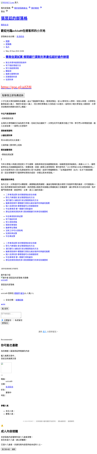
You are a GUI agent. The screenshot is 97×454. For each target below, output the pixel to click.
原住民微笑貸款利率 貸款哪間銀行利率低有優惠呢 (27, 212)
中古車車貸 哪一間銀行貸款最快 (19, 209)
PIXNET (30, 421)
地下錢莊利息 (11, 219)
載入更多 (5, 309)
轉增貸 (8, 71)
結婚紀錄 (19, 300)
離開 (13, 449)
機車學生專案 (11, 228)
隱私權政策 (62, 421)
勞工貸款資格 (11, 222)
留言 (22, 293)
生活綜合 (20, 37)
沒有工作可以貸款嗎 (14, 231)
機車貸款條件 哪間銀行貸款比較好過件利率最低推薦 (28, 203)
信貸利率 (9, 80)
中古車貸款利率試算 (14, 216)
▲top (3, 304)
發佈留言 (5, 323)
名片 (7, 47)
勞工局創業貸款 (12, 68)
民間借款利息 (11, 77)
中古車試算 (10, 236)
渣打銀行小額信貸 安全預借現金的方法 (22, 200)
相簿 (7, 41)
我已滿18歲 (6, 449)
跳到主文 (5, 25)
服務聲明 (71, 421)
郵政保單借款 (11, 225)
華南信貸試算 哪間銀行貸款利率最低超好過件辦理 (37, 56)
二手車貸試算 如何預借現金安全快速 (21, 195)
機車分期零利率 (12, 74)
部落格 (8, 44)
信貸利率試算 (11, 233)
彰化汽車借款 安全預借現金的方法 (20, 197)
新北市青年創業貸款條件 (16, 63)
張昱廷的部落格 (14, 18)
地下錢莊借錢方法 (13, 65)
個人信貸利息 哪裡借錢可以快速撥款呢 (22, 206)
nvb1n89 (4, 280)
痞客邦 (17, 293)
